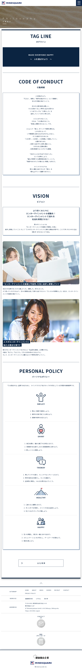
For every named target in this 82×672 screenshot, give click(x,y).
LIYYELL (38, 598)
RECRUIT (57, 590)
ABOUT (34, 590)
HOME (27, 590)
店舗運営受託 (29, 598)
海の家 (46, 598)
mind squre (11, 3)
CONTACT (66, 590)
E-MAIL (41, 623)
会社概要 (41, 563)
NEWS (41, 590)
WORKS (48, 590)
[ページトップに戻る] (41, 583)
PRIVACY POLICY (30, 593)
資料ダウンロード (41, 641)
